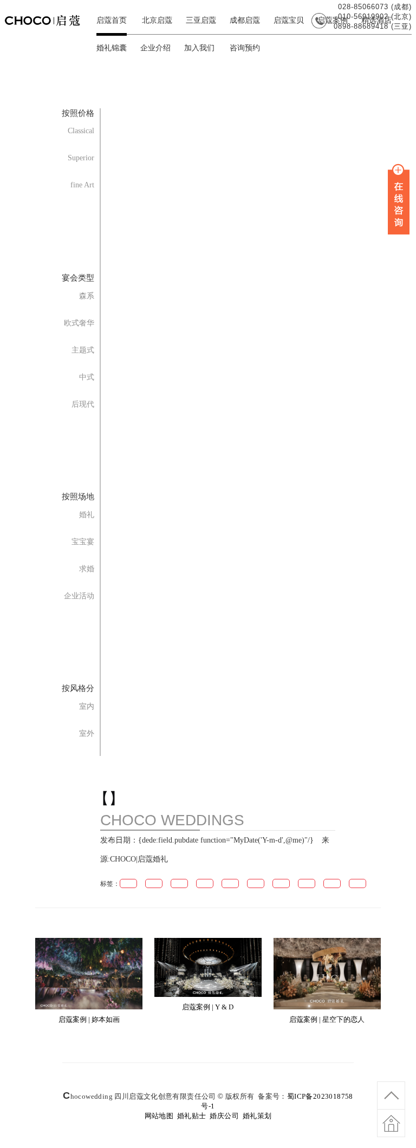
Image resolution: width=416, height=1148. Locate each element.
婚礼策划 (257, 1116)
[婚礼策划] (47, 28)
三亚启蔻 (201, 20)
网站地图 (159, 1116)
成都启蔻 (245, 20)
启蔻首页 (111, 20)
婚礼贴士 (191, 1116)
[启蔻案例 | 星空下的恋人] (327, 1007)
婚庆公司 (224, 1116)
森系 (86, 296)
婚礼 (86, 515)
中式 (86, 377)
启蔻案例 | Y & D (207, 1007)
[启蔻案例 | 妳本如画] (88, 1007)
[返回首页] (391, 1129)
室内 (86, 706)
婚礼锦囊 (111, 48)
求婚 (86, 569)
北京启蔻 (157, 20)
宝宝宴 (83, 542)
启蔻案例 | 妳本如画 (89, 1019)
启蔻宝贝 (289, 20)
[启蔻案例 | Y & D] (208, 995)
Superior (81, 158)
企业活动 (79, 596)
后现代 (83, 404)
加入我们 (199, 48)
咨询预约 (245, 48)
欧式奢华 (79, 323)
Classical (81, 131)
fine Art (82, 185)
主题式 (83, 350)
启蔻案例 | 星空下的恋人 (327, 1019)
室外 (86, 733)
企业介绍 (155, 48)
